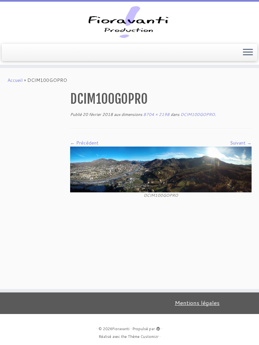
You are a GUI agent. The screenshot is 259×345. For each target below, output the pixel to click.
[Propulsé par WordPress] (158, 327)
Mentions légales (197, 303)
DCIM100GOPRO (197, 114)
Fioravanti (121, 329)
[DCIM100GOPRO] (161, 168)
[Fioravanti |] (129, 22)
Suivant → (241, 142)
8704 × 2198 (156, 114)
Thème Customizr (143, 336)
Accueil (15, 80)
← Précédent (84, 142)
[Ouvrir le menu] (248, 53)
